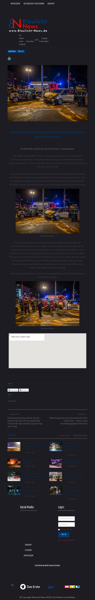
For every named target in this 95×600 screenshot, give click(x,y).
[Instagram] (27, 11)
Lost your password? (66, 540)
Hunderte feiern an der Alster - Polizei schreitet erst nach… (32, 490)
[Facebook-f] (7, 11)
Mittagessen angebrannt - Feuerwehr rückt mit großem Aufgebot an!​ (74, 476)
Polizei (21, 51)
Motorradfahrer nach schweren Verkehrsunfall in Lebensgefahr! (34, 446)
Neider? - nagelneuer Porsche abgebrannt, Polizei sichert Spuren (34, 476)
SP (14, 58)
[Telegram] (27, 14)
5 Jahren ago (29, 452)
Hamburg (12, 51)
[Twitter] (14, 11)
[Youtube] (21, 11)
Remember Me (66, 529)
